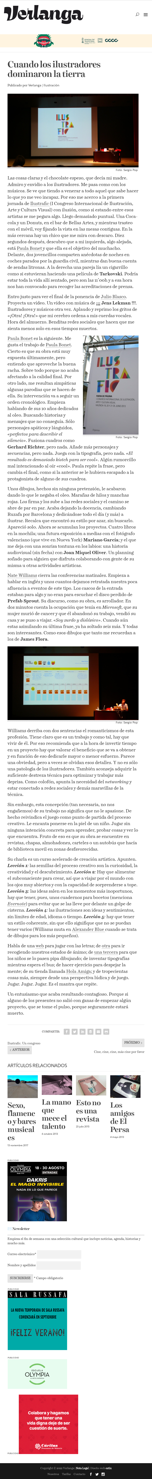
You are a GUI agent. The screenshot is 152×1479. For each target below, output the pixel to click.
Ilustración (51, 85)
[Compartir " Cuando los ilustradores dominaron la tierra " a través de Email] (98, 1032)
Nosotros (53, 1474)
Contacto (79, 1474)
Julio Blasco (113, 297)
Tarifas (66, 1474)
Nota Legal (82, 1468)
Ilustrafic (40, 203)
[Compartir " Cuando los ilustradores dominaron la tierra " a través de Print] (106, 1032)
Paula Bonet (30, 248)
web (40, 946)
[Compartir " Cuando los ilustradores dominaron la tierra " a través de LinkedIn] (82, 1032)
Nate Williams (22, 575)
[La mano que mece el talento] (57, 1085)
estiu (109, 1468)
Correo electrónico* (22, 1254)
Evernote (17, 904)
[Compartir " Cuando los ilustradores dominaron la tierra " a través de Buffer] (90, 1032)
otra (106, 946)
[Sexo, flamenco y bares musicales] (23, 1086)
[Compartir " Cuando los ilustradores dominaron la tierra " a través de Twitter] (75, 1032)
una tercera (106, 952)
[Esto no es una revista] (91, 1085)
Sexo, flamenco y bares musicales (22, 1122)
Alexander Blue (88, 929)
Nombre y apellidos (22, 1265)
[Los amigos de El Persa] (125, 1086)
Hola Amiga (78, 971)
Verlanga (34, 85)
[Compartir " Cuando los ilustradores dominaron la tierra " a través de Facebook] (67, 1032)
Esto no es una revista (88, 1111)
